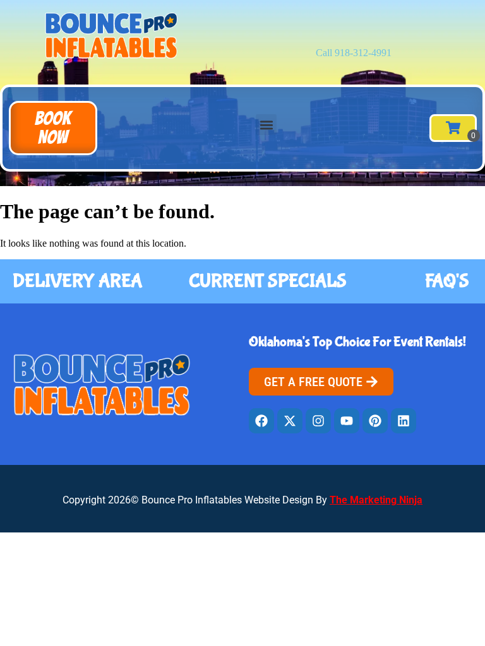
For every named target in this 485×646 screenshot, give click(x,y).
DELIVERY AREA (77, 281)
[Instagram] (318, 420)
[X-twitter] (289, 420)
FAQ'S (447, 281)
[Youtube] (346, 420)
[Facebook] (261, 420)
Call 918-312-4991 (354, 52)
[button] (53, 128)
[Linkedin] (403, 420)
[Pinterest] (375, 420)
